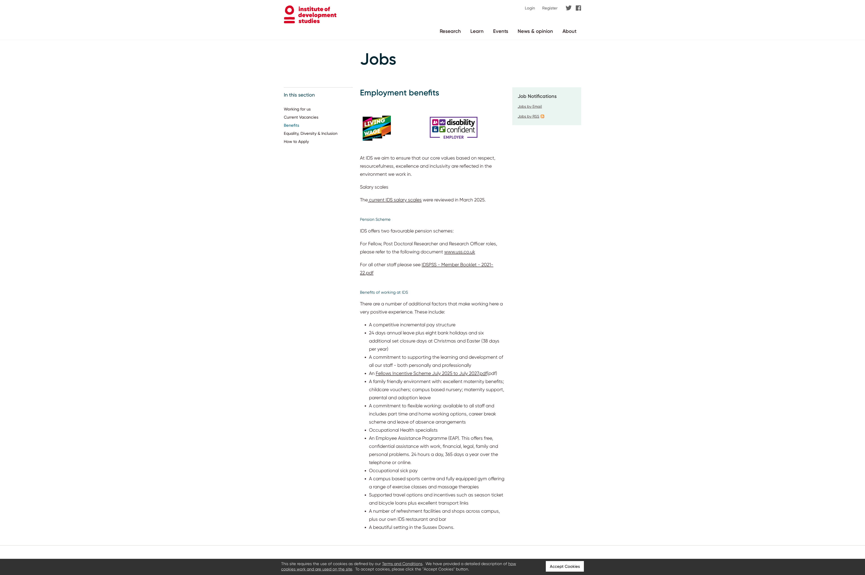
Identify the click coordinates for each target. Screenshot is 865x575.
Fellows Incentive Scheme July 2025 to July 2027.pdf (431, 373)
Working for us (297, 109)
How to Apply (296, 141)
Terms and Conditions (402, 563)
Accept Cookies (565, 566)
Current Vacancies (301, 117)
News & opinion (535, 31)
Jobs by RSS (528, 116)
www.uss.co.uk (459, 252)
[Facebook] (578, 8)
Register (550, 8)
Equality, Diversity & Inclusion (310, 133)
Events (500, 31)
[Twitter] (569, 8)
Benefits (291, 125)
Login (530, 8)
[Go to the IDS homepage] (310, 22)
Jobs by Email (530, 106)
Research (450, 31)
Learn (477, 31)
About (569, 31)
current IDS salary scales (395, 200)
